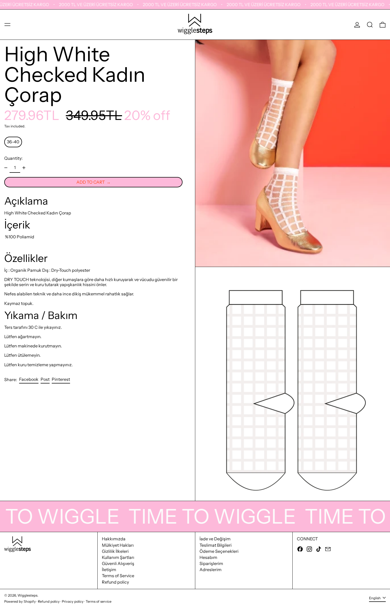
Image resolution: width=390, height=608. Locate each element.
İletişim (109, 569)
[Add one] (23, 167)
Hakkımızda (113, 538)
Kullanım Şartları (118, 557)
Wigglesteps (27, 595)
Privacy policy (73, 601)
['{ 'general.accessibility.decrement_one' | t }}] (5, 167)
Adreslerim (211, 569)
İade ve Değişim (215, 538)
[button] (370, 24)
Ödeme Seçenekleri (219, 551)
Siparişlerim (211, 563)
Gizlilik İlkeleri (115, 551)
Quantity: (13, 158)
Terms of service (98, 601)
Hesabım (208, 557)
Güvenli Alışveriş (118, 563)
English (375, 598)
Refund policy (115, 582)
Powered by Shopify (20, 601)
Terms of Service (118, 575)
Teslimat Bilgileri (216, 545)
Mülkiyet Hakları (118, 545)
